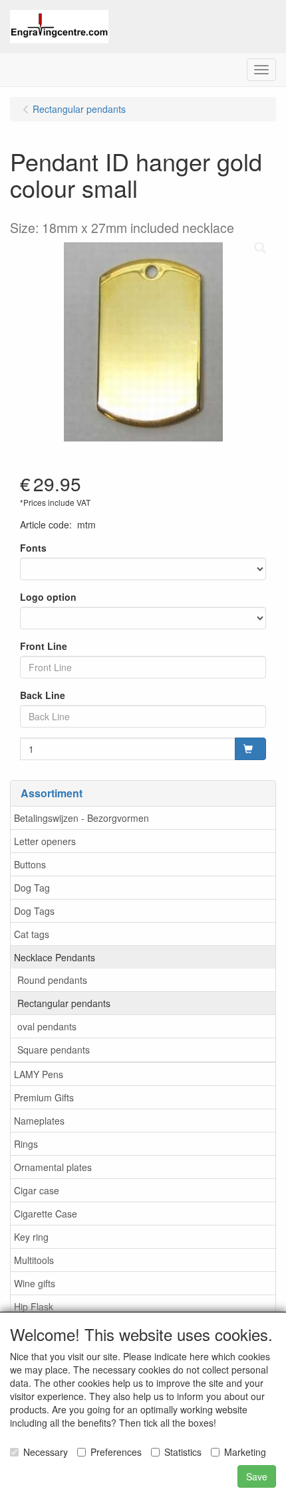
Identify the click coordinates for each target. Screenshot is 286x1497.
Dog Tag (32, 887)
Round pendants (52, 979)
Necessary (45, 1451)
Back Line (42, 695)
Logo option (48, 596)
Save (256, 1476)
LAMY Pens (38, 1074)
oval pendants (46, 1026)
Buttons (30, 864)
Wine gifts (34, 1283)
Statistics (183, 1451)
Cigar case (36, 1190)
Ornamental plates (53, 1167)
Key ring (31, 1236)
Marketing (245, 1451)
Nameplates (39, 1120)
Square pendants (53, 1049)
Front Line (43, 646)
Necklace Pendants (54, 957)
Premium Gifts (44, 1097)
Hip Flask (33, 1306)
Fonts (33, 547)
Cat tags (31, 934)
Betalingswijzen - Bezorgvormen (81, 818)
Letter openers (45, 841)
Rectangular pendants (63, 1003)
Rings (26, 1143)
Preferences (116, 1451)
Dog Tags (34, 910)
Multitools (34, 1260)
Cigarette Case (45, 1213)
